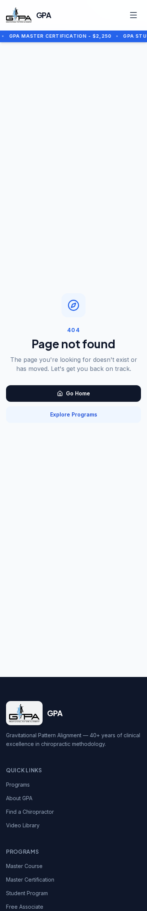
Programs (18, 784)
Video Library (23, 825)
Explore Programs (73, 414)
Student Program (27, 893)
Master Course (24, 866)
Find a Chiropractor (30, 811)
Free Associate (24, 906)
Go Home (78, 393)
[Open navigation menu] (133, 15)
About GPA (19, 798)
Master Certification (30, 879)
